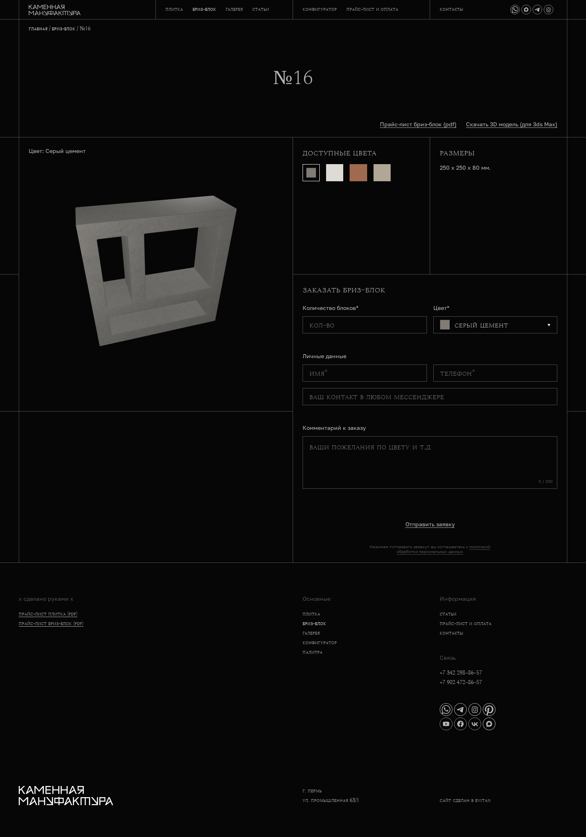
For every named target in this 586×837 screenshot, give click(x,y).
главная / (39, 28)
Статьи (260, 9)
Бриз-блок (204, 9)
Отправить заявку (430, 524)
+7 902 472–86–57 (461, 682)
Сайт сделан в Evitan (465, 800)
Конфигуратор (320, 9)
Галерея (234, 9)
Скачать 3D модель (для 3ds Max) (511, 124)
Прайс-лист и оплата (372, 9)
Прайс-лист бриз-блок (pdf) (418, 124)
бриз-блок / (66, 28)
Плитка (174, 9)
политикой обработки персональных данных (443, 549)
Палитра (312, 652)
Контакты (451, 9)
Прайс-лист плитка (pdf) (48, 614)
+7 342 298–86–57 (461, 672)
